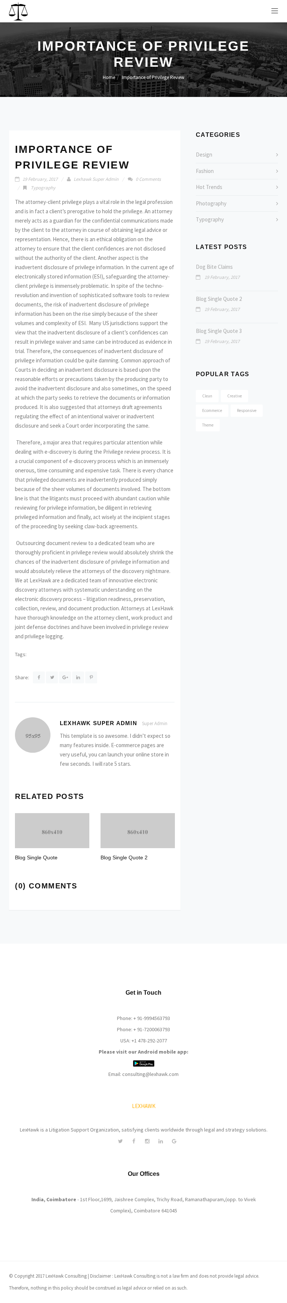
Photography (211, 203)
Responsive (246, 410)
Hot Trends (209, 187)
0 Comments (148, 179)
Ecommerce (212, 410)
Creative (234, 396)
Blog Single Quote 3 (219, 330)
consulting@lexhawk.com (150, 1074)
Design (204, 154)
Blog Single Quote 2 (219, 298)
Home (109, 77)
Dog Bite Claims (214, 266)
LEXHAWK (143, 1106)
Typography (43, 188)
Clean (207, 396)
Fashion (205, 170)
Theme (207, 425)
